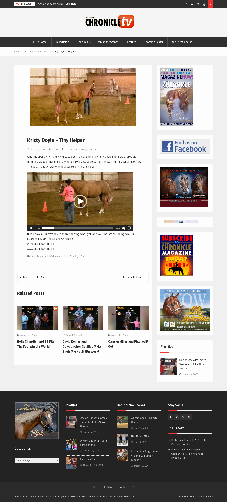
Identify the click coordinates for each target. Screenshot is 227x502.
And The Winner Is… (183, 42)
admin (55, 149)
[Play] (31, 228)
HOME (96, 487)
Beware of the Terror (36, 277)
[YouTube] (204, 4)
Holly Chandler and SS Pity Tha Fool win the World (64, 3)
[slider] (77, 228)
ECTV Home (39, 42)
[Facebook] (186, 4)
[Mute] (123, 228)
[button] (80, 201)
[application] (80, 201)
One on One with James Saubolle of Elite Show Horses (192, 364)
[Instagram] (198, 4)
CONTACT (109, 487)
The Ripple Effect (141, 436)
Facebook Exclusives (76, 149)
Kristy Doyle (37, 256)
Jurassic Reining (133, 277)
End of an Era (87, 459)
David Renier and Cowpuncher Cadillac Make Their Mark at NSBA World (82, 346)
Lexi (46, 256)
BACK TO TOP (126, 487)
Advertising (62, 42)
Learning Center (154, 42)
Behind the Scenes (107, 42)
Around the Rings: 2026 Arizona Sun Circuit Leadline (144, 456)
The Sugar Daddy (78, 256)
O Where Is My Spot (59, 256)
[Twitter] (192, 4)
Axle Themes (206, 496)
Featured (82, 42)
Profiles (131, 42)
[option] (68, 4)
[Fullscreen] (129, 228)
